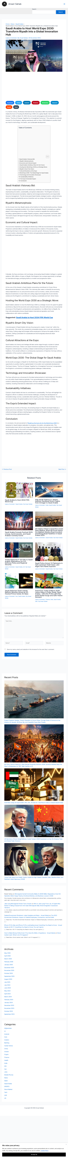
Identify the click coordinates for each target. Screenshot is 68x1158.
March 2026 (8, 959)
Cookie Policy (45, 1150)
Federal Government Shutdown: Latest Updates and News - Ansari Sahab (26, 915)
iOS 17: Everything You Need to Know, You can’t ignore (26, 927)
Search (34, 9)
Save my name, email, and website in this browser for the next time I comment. (30, 649)
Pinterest (35, 102)
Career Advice (8, 1046)
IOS (5, 1066)
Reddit (9, 107)
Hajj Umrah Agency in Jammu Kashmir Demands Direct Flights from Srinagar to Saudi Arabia (47, 501)
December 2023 (9, 1005)
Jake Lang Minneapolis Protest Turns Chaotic (18, 904)
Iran (17, 596)
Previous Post (7, 469)
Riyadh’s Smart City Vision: (27, 169)
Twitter (19, 102)
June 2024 (7, 988)
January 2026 (8, 964)
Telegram (54, 102)
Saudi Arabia (19, 504)
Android (6, 1034)
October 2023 (8, 1011)
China (6, 1048)
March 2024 (8, 996)
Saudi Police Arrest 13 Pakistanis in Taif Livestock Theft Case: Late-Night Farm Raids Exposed (49, 564)
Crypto (6, 1054)
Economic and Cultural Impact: (28, 163)
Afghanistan (8, 1028)
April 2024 (7, 994)
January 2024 (8, 1002)
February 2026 (8, 962)
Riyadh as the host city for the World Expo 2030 (42, 423)
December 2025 (9, 967)
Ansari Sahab (14, 4)
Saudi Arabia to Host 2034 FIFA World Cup (34, 317)
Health (6, 1060)
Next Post (62, 469)
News (6, 1078)
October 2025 (8, 973)
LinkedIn (26, 102)
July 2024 (7, 985)
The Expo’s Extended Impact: (28, 178)
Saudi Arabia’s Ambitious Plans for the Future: (32, 165)
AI (5, 1031)
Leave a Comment (11, 38)
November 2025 (9, 970)
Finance (48, 599)
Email (16, 107)
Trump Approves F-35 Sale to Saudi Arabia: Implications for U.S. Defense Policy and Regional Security (19, 562)
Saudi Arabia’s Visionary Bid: (27, 159)
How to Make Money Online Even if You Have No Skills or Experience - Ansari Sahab (29, 933)
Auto (5, 1037)
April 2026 (7, 956)
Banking (6, 1043)
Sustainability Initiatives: (27, 176)
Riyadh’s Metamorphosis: (27, 161)
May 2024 (7, 991)
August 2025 (8, 979)
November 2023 (9, 1008)
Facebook (10, 102)
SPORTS (6, 1086)
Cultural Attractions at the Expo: (28, 171)
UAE (36, 601)
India (47, 505)
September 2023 (9, 1014)
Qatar (6, 1081)
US (24, 567)
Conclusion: (23, 180)
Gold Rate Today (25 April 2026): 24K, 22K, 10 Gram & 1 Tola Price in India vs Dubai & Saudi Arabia (33, 802)
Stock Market (8, 1089)
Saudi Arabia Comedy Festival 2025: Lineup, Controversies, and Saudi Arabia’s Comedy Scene (19, 533)
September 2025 (9, 976)
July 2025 (7, 982)
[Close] (66, 1144)
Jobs (5, 1072)
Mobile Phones (8, 1075)
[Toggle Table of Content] (47, 156)
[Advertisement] (34, 86)
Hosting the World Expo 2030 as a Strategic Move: (33, 167)
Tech (5, 1092)
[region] (34, 1150)
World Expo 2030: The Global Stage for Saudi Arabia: (34, 173)
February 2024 (8, 999)
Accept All (34, 1154)
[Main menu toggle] (64, 4)
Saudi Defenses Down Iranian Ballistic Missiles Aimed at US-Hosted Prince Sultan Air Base (17, 592)
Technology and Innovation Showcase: (30, 175)
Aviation (6, 1040)
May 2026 (7, 953)
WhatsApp (45, 102)
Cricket (6, 1051)
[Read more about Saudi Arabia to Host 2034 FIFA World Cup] (19, 490)
